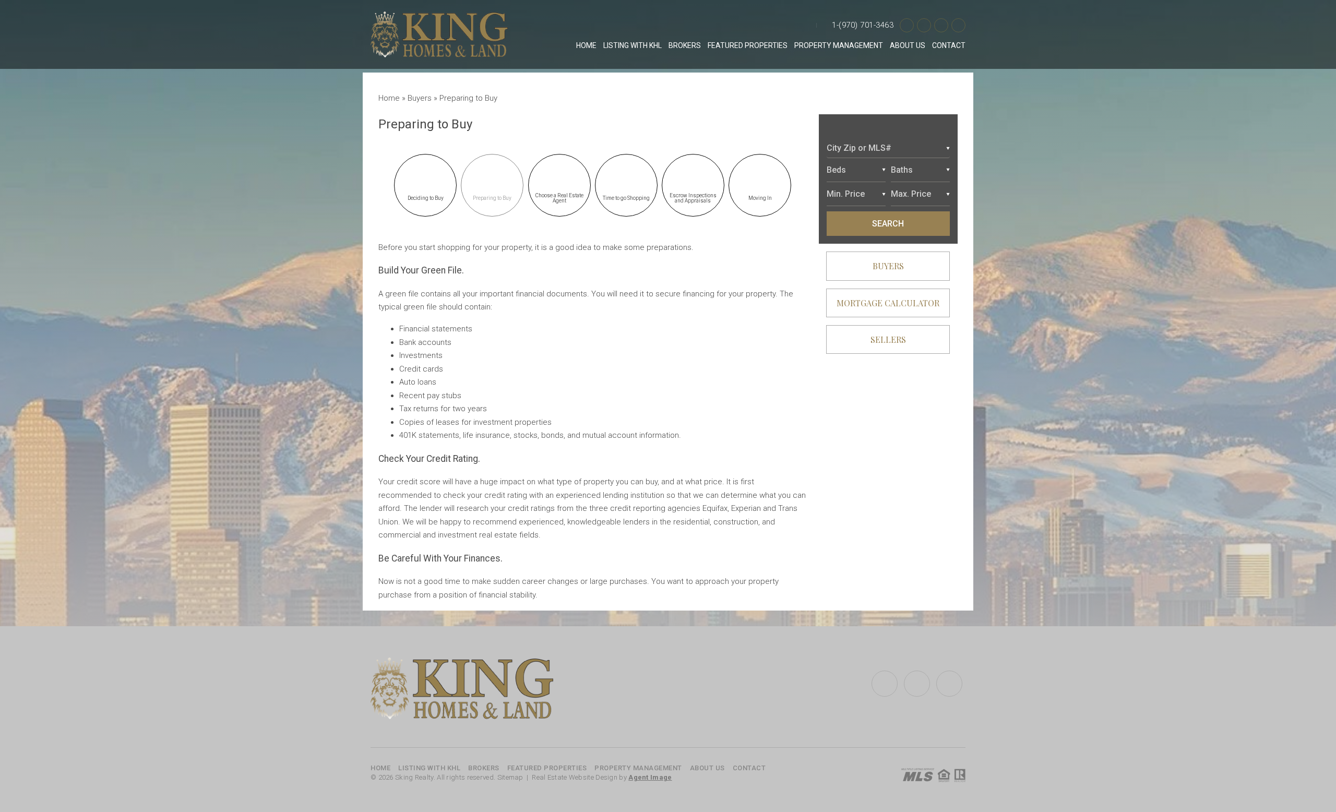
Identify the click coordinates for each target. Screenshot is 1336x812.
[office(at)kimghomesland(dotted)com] (807, 25)
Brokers (685, 45)
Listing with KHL (632, 45)
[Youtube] (907, 25)
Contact (948, 45)
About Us (907, 45)
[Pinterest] (924, 25)
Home (586, 45)
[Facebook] (941, 25)
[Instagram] (958, 25)
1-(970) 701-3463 (862, 25)
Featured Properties (748, 45)
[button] (888, 148)
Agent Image (650, 777)
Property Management (838, 45)
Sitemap (510, 777)
